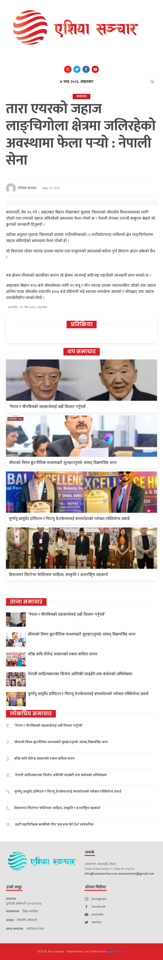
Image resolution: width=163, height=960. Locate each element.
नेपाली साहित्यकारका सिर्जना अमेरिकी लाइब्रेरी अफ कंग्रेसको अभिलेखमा (80, 674)
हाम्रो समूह (14, 887)
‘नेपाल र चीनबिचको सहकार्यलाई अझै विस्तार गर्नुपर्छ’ (47, 406)
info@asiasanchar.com (101, 873)
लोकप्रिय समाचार (31, 713)
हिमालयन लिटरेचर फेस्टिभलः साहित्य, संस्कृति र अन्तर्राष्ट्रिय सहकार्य (58, 574)
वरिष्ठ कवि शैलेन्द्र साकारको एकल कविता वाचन (62, 654)
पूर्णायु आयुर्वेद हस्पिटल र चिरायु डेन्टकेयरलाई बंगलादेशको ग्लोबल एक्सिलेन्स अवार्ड (69, 518)
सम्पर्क (89, 852)
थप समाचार (81, 351)
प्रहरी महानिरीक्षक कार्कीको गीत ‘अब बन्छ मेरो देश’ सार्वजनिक (54, 824)
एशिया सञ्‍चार (27, 188)
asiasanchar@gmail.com (136, 873)
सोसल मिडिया (95, 887)
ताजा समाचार (26, 601)
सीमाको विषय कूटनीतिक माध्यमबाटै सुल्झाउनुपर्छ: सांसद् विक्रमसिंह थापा (63, 462)
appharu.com (116, 951)
